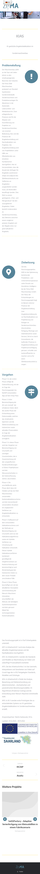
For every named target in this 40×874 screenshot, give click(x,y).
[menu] (7, 2)
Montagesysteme (23, 753)
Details (20, 804)
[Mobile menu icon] (36, 6)
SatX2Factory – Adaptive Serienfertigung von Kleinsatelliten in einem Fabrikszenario (20, 824)
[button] (5, 819)
